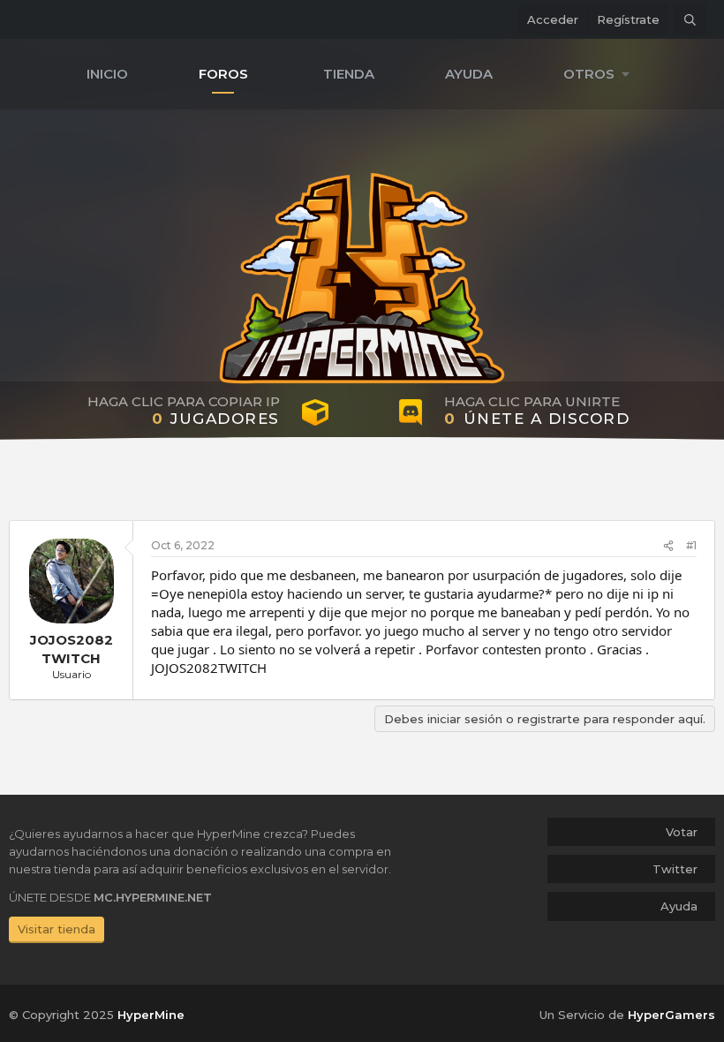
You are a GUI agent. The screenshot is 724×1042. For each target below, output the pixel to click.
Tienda (348, 73)
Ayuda (469, 73)
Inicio (107, 73)
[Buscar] (690, 19)
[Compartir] (668, 546)
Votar (682, 832)
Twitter (675, 869)
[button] (601, 74)
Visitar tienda (56, 929)
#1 (691, 545)
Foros (223, 73)
